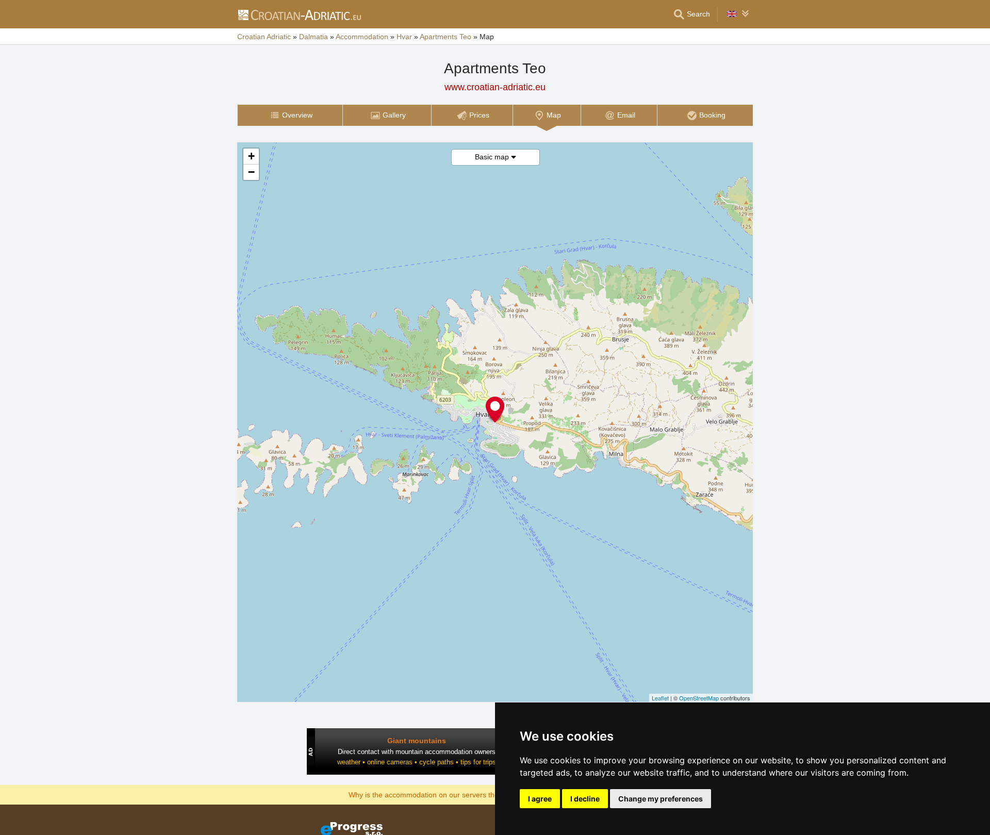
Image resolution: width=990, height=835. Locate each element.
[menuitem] (289, 115)
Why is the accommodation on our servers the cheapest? (442, 794)
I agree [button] (540, 798)
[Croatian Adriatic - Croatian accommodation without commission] (299, 14)
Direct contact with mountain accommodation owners (417, 752)
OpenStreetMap (699, 698)
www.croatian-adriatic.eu (495, 87)
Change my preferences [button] (660, 798)
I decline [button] (585, 798)
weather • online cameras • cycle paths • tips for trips (416, 762)
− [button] (251, 172)
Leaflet (660, 698)
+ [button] (251, 156)
